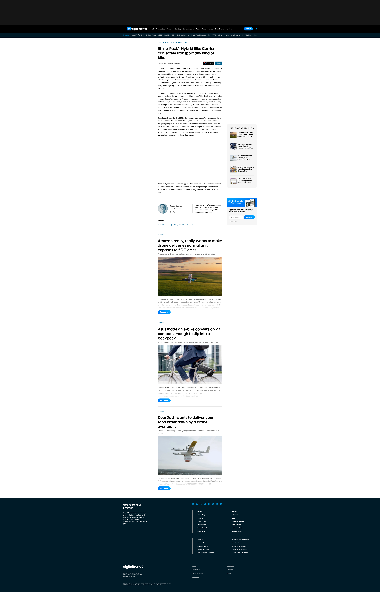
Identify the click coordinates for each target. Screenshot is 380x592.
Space (234, 518)
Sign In (248, 29)
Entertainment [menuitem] (188, 29)
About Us (200, 539)
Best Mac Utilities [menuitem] (169, 35)
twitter (174, 212)
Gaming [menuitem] (178, 29)
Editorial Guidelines (203, 549)
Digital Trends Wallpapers (239, 546)
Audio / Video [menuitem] (201, 29)
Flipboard (221, 504)
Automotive (201, 531)
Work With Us (196, 569)
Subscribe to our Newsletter (240, 539)
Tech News (195, 225)
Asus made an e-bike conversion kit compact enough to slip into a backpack (245, 147)
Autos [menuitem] (211, 29)
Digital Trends (133, 31)
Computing (201, 515)
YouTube (205, 504)
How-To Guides (237, 528)
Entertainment (202, 528)
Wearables (235, 515)
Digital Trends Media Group (134, 584)
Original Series (236, 531)
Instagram (197, 504)
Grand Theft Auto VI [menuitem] (137, 35)
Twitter (201, 504)
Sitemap (229, 573)
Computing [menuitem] (160, 29)
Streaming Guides (238, 521)
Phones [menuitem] (169, 29)
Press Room (230, 569)
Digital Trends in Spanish (239, 549)
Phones (200, 512)
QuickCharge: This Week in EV (180, 225)
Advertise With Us (203, 546)
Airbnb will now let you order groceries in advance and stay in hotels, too (245, 182)
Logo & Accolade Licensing (206, 552)
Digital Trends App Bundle (240, 552)
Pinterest (213, 504)
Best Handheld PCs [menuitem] (183, 35)
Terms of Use (195, 577)
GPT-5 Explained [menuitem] (247, 35)
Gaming (200, 518)
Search (256, 29)
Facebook (193, 504)
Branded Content (237, 543)
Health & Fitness (163, 225)
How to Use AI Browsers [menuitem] (198, 35)
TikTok (209, 504)
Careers (194, 566)
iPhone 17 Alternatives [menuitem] (215, 35)
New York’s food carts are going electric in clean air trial (246, 169)
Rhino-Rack (194, 83)
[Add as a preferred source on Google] (208, 63)
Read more (164, 312)
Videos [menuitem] (229, 29)
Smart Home (202, 525)
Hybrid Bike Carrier (178, 83)
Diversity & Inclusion (197, 573)
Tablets (234, 512)
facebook (170, 212)
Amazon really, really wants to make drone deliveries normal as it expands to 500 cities (246, 135)
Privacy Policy (233, 221)
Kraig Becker (163, 63)
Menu (124, 29)
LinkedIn (217, 504)
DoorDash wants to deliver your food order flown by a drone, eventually (245, 159)
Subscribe (249, 217)
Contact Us (201, 543)
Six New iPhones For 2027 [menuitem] (154, 35)
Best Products (236, 525)
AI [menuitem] (153, 29)
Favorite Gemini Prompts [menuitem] (232, 35)
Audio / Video (202, 521)
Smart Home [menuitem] (219, 29)
